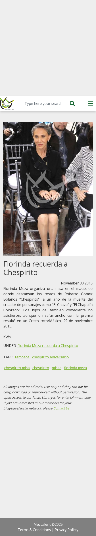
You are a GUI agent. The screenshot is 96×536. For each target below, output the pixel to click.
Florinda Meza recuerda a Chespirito (47, 345)
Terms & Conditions (34, 529)
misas (56, 367)
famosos (22, 357)
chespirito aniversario (50, 357)
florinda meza (75, 367)
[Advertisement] (48, 48)
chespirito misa (17, 367)
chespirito (40, 367)
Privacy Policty (66, 529)
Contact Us (61, 408)
